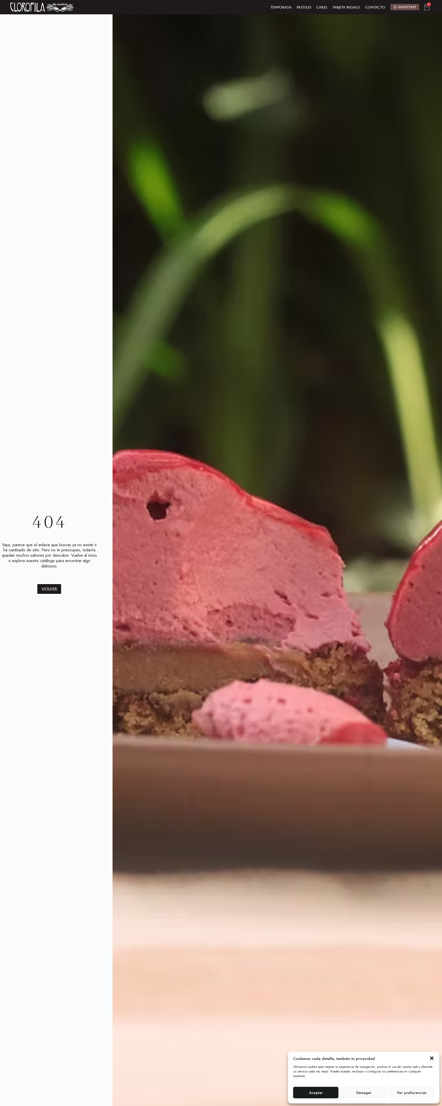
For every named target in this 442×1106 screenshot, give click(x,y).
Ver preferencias (411, 1093)
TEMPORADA (281, 7)
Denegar (363, 1093)
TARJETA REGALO (346, 7)
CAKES (321, 7)
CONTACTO (375, 7)
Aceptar (316, 1093)
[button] (431, 1058)
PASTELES (304, 7)
